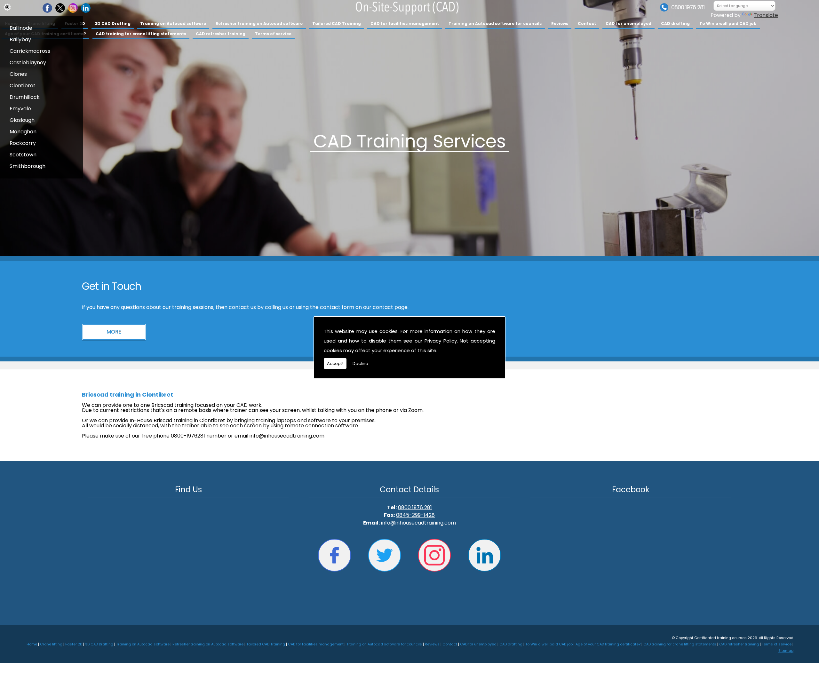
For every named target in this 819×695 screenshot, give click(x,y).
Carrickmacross (30, 51)
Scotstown (23, 154)
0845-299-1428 (415, 515)
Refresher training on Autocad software (259, 23)
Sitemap (785, 650)
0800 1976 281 (687, 7)
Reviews (559, 23)
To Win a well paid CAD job (728, 23)
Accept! (335, 363)
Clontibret (23, 85)
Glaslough (22, 120)
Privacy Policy (441, 340)
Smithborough (27, 166)
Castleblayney (28, 62)
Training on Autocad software (173, 23)
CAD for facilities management (404, 23)
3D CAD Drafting (113, 23)
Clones (18, 74)
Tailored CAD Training (336, 23)
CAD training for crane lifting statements (141, 33)
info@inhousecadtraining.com (418, 522)
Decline (360, 363)
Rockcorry (23, 143)
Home (32, 644)
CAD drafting (675, 23)
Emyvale (20, 108)
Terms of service (273, 33)
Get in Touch (111, 286)
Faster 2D (73, 644)
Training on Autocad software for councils (495, 23)
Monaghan (23, 131)
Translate (766, 15)
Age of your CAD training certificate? (608, 644)
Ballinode (21, 28)
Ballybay (20, 39)
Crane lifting (51, 644)
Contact (587, 23)
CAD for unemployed (628, 23)
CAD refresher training (220, 33)
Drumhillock (25, 97)
